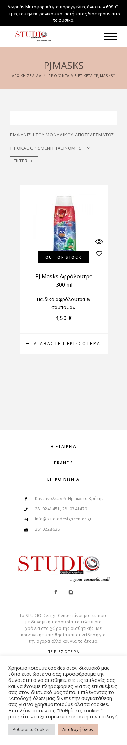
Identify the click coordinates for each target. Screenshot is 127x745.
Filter (21, 161)
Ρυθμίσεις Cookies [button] (32, 729)
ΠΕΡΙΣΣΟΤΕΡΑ (64, 651)
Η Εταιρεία (64, 446)
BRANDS (63, 463)
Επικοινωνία (63, 479)
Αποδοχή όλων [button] (77, 729)
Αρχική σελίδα (26, 75)
